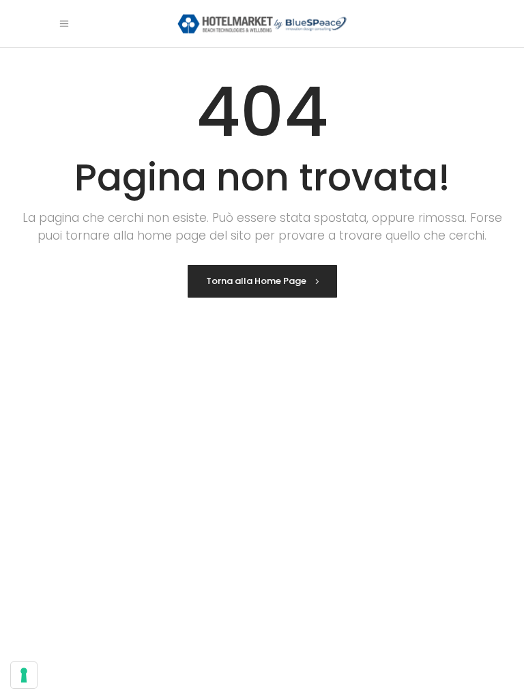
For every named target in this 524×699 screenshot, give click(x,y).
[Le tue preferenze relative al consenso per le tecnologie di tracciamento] (24, 675)
